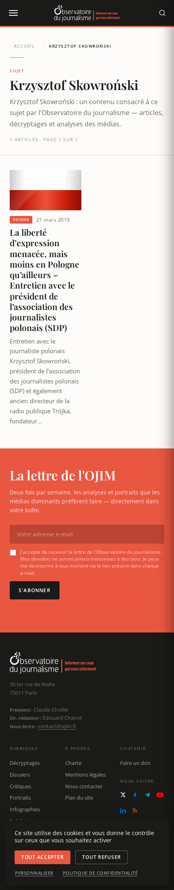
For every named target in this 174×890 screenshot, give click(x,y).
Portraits (20, 797)
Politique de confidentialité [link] (100, 873)
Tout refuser (101, 857)
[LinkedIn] (123, 810)
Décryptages (25, 762)
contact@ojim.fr (57, 726)
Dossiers (20, 774)
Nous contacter (83, 786)
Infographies (25, 809)
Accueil (24, 46)
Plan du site (79, 797)
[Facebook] (135, 795)
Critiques (20, 786)
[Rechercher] (162, 13)
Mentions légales (85, 774)
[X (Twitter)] (123, 794)
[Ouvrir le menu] (13, 13)
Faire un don (135, 762)
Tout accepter (42, 857)
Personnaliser (34, 873)
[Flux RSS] (135, 810)
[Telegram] (147, 795)
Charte (73, 762)
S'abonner (35, 590)
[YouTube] (160, 795)
